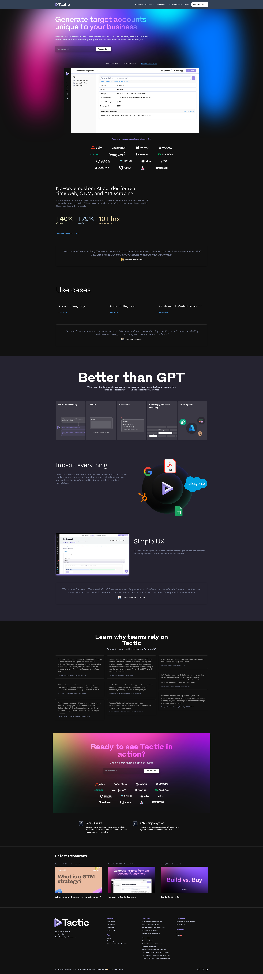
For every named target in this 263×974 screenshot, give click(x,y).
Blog (178, 940)
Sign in (186, 4)
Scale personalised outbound (152, 929)
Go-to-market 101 (148, 948)
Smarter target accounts (150, 932)
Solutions (148, 4)
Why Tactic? (111, 929)
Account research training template (154, 957)
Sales (109, 945)
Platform (138, 4)
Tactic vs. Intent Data (149, 954)
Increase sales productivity (151, 940)
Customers (160, 4)
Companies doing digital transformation (155, 960)
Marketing (110, 948)
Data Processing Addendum (64, 944)
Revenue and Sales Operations (117, 951)
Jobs (178, 942)
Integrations (111, 938)
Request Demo (199, 4)
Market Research (129, 71)
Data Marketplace (175, 4)
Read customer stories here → (67, 241)
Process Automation (149, 71)
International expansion (150, 938)
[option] (131, 107)
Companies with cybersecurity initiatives (156, 963)
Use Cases (110, 935)
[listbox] (131, 107)
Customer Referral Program (185, 929)
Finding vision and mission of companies (156, 965)
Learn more (62, 320)
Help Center (180, 932)
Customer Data (112, 70)
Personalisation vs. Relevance (152, 951)
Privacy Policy (60, 941)
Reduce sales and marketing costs (153, 935)
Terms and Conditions (62, 938)
